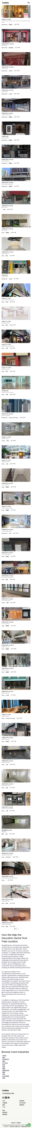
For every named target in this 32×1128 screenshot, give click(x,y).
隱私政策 (13, 1123)
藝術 (3, 1057)
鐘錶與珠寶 (5, 1071)
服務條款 (19, 1123)
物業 (3, 1110)
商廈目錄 (4, 1112)
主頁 (3, 1101)
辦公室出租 (22, 1103)
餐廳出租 (21, 1105)
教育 (3, 1065)
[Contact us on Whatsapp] (29, 1125)
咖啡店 (4, 1056)
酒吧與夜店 (5, 1059)
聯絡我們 (4, 1114)
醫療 (3, 1072)
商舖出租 (21, 1101)
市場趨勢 (4, 1103)
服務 (3, 1105)
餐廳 (3, 1078)
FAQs (3, 1107)
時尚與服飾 (5, 1076)
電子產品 (5, 1063)
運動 (3, 1069)
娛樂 (3, 1067)
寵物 (3, 1061)
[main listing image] (16, 11)
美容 (3, 1074)
